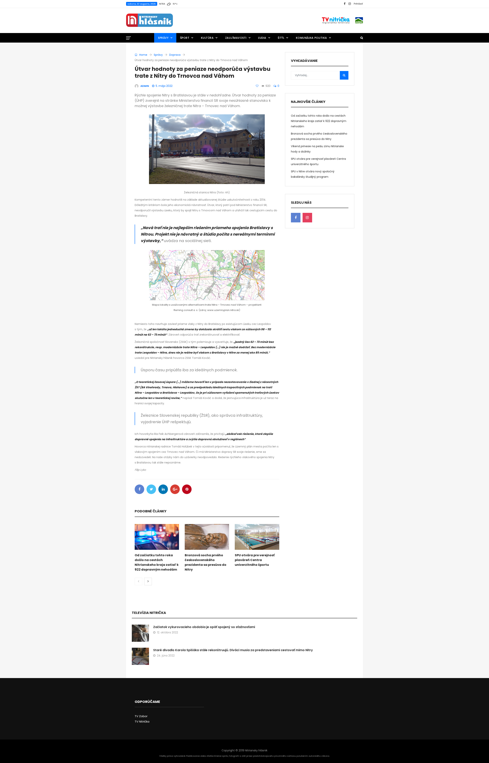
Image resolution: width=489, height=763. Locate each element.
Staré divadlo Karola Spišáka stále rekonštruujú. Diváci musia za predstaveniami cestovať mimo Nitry (233, 650)
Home (142, 55)
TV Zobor (141, 716)
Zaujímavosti (236, 38)
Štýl (281, 38)
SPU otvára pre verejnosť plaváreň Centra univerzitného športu (255, 560)
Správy (163, 38)
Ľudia (262, 38)
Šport (184, 38)
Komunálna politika (311, 38)
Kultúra (207, 38)
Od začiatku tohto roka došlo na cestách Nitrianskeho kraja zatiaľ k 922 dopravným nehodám (318, 121)
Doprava (175, 55)
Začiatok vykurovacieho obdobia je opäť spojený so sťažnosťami (204, 627)
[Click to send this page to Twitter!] (151, 489)
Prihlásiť (358, 3)
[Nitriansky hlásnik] (149, 20)
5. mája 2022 (164, 86)
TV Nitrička (142, 721)
